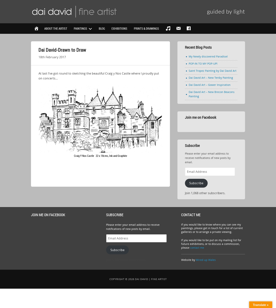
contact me (197, 247)
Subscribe (196, 183)
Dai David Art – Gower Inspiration (210, 85)
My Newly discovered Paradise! (208, 56)
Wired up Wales (206, 260)
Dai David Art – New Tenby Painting (211, 77)
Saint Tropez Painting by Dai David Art (212, 70)
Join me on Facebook (200, 117)
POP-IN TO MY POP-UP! (203, 63)
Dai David (74, 11)
